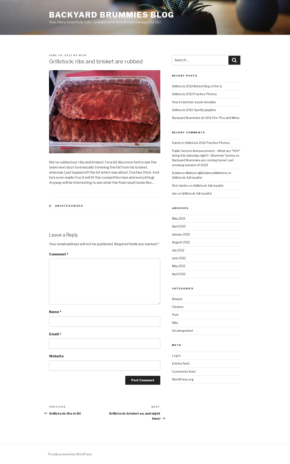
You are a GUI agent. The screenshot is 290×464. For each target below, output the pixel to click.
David (176, 143)
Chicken (177, 307)
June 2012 (179, 258)
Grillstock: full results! (187, 177)
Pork (175, 314)
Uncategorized (69, 205)
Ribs (175, 323)
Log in (176, 355)
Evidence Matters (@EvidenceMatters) (199, 173)
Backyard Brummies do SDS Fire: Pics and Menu (205, 118)
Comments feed (183, 371)
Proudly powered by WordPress (70, 454)
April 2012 (179, 274)
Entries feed (180, 363)
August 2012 (181, 242)
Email (55, 334)
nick (83, 55)
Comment (58, 254)
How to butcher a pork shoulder (194, 102)
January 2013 (181, 234)
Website (56, 356)
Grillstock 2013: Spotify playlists (194, 110)
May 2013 (178, 218)
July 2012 (178, 250)
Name (55, 312)
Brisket (177, 299)
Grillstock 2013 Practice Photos (194, 94)
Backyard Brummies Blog (111, 15)
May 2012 (178, 266)
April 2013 (179, 226)
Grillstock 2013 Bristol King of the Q (197, 86)
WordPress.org (183, 379)
